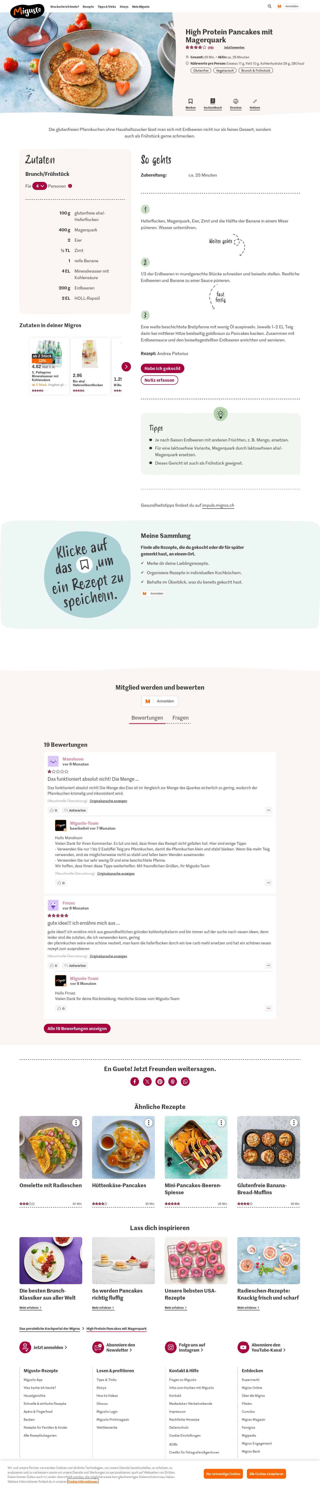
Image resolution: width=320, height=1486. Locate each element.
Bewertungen (147, 717)
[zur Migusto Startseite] (27, 7)
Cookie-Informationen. (83, 1481)
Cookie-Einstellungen (185, 1435)
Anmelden (291, 6)
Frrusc (69, 903)
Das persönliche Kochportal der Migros (49, 1328)
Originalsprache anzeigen (108, 800)
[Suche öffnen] (269, 6)
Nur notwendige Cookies (223, 1473)
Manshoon (73, 759)
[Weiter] (126, 366)
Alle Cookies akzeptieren (266, 1473)
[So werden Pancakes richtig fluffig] (123, 1273)
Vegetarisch (225, 70)
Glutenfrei (200, 70)
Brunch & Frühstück (255, 70)
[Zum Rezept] (50, 1162)
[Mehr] (268, 810)
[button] (53, 762)
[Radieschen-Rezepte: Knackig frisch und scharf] (268, 1273)
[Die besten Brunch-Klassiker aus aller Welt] (50, 1273)
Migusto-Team (84, 823)
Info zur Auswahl (70, 186)
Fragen (180, 717)
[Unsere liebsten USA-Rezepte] (196, 1273)
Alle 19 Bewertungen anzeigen (77, 1028)
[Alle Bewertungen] (196, 47)
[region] (160, 1473)
